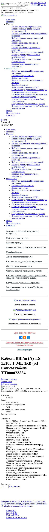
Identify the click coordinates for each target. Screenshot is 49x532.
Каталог (9, 134)
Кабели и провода (19, 78)
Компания (10, 19)
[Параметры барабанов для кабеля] (25, 319)
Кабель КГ (11, 510)
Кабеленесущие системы (22, 75)
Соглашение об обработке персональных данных (24, 505)
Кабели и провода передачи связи (26, 26)
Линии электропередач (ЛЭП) (24, 87)
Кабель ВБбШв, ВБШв (16, 517)
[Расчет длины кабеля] (24, 309)
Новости (10, 22)
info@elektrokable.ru (10, 501)
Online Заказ (11, 178)
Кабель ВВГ (11, 513)
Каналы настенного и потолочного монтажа (26, 247)
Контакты (10, 115)
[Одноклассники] (24, 337)
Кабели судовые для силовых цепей (27, 52)
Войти (4, 120)
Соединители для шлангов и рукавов (28, 104)
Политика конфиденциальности (20, 504)
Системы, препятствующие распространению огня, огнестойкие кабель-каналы (27, 99)
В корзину (15, 486)
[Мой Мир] (28, 337)
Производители (13, 113)
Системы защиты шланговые (24, 92)
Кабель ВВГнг (12, 515)
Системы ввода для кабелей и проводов (29, 90)
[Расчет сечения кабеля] (25, 300)
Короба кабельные (19, 85)
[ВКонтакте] (20, 337)
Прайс (9, 111)
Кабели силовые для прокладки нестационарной (25, 30)
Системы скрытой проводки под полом (29, 94)
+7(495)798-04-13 (38, 2)
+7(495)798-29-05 (38, 5)
